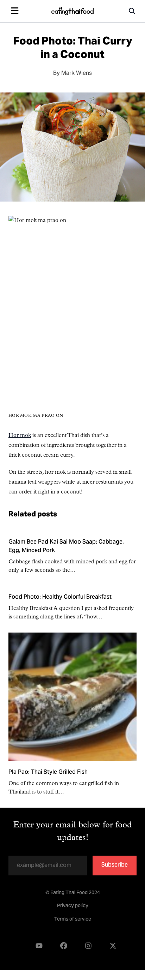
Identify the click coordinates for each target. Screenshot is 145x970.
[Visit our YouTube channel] (39, 946)
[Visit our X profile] (113, 946)
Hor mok (19, 435)
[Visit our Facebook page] (63, 946)
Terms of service (72, 919)
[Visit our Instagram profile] (88, 946)
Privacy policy (72, 906)
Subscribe (114, 865)
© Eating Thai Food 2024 (72, 893)
